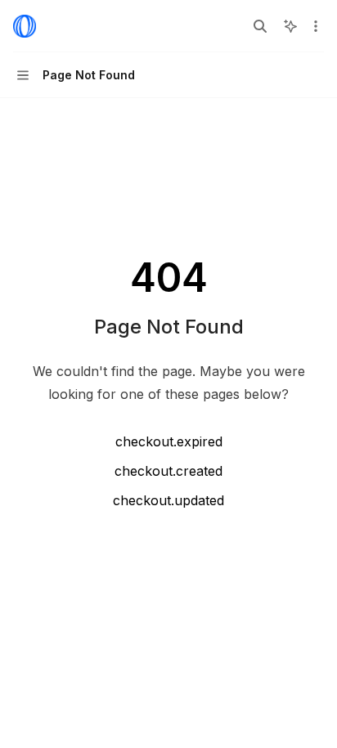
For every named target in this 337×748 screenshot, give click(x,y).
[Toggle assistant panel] (290, 26)
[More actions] (316, 26)
